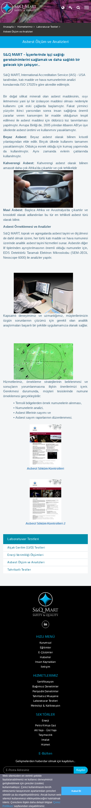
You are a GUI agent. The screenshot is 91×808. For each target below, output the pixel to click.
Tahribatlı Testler (19, 569)
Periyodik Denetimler (46, 691)
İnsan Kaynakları (45, 662)
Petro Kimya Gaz (45, 725)
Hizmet (45, 744)
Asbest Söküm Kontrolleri (45, 468)
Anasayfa (8, 26)
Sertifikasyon (45, 681)
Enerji (45, 720)
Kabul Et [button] (76, 791)
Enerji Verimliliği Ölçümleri (25, 555)
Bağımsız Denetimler (45, 686)
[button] (46, 806)
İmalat (45, 740)
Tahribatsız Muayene (46, 696)
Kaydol (80, 770)
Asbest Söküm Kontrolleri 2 (46, 523)
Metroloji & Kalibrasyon (45, 705)
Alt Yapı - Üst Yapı (45, 730)
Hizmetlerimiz (25, 26)
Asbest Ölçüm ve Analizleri (25, 562)
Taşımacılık (45, 735)
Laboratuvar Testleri (47, 26)
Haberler (45, 657)
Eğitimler (45, 647)
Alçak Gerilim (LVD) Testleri (26, 547)
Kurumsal (45, 643)
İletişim (45, 667)
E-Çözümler (45, 652)
